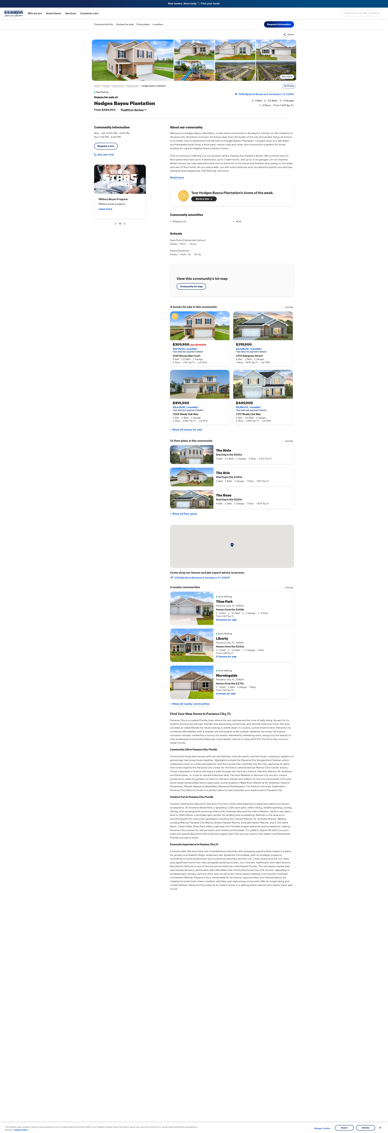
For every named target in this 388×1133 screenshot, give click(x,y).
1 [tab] (116, 224)
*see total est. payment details (188, 350)
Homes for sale (125, 24)
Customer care (89, 13)
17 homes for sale (226, 656)
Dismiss (366, 1127)
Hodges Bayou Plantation (154, 86)
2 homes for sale (226, 693)
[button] (279, 24)
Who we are (35, 13)
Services (70, 13)
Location (158, 24)
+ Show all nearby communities (190, 704)
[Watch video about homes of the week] (181, 195)
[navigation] (130, 86)
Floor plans (143, 24)
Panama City (118, 86)
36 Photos (289, 86)
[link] (133, 60)
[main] (194, 581)
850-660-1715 (105, 154)
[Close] (380, 1128)
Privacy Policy (21, 1130)
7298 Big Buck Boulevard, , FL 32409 (266, 94)
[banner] (194, 4)
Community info (103, 24)
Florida (106, 86)
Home (97, 86)
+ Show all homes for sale (186, 429)
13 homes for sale (226, 619)
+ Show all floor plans (183, 513)
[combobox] (362, 13)
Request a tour (106, 146)
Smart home (53, 13)
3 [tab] (125, 224)
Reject (344, 1127)
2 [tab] (120, 224)
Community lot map (191, 286)
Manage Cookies (322, 1128)
